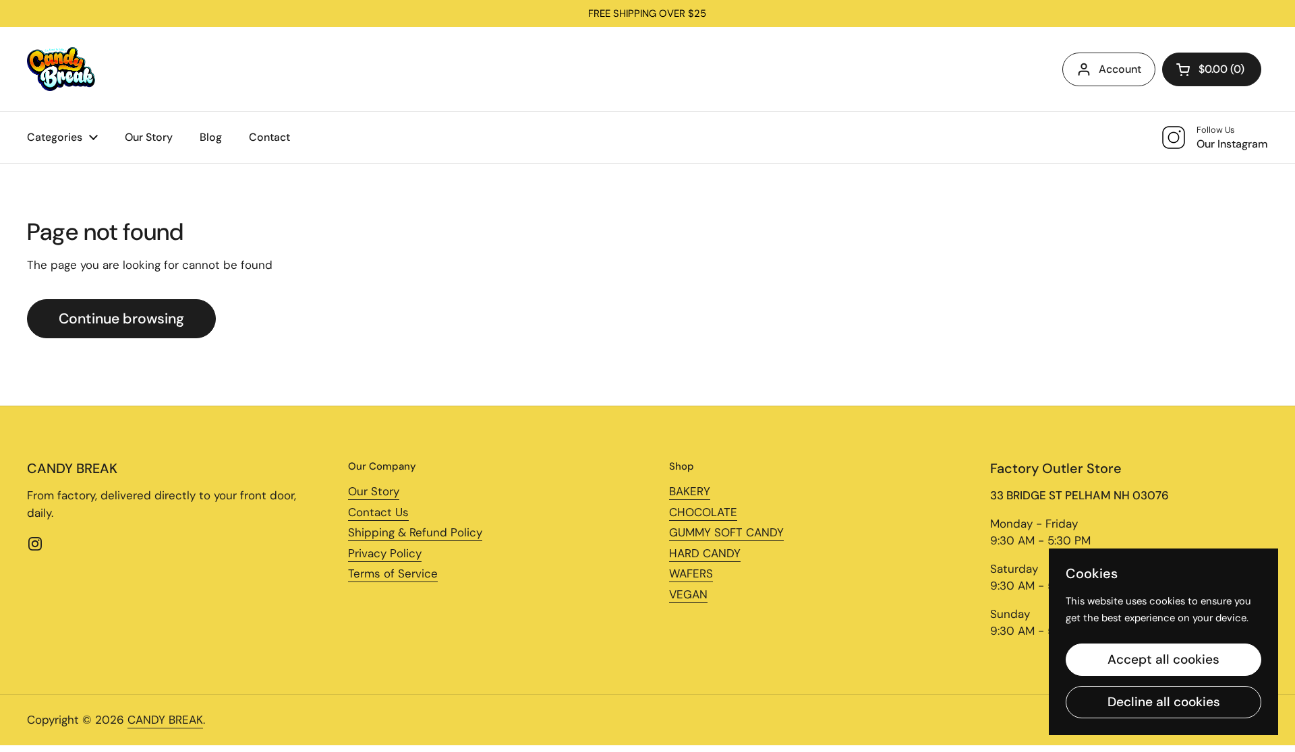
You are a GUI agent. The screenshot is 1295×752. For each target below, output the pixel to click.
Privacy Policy (385, 553)
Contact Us (378, 512)
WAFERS (691, 573)
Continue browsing (121, 318)
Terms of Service (393, 573)
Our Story (373, 491)
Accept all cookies (1163, 659)
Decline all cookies (1163, 701)
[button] (1211, 69)
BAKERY (689, 491)
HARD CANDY (705, 553)
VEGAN (688, 594)
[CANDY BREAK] (61, 69)
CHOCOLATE (703, 512)
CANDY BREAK (165, 719)
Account (1120, 69)
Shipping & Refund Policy (415, 532)
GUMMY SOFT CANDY (726, 532)
